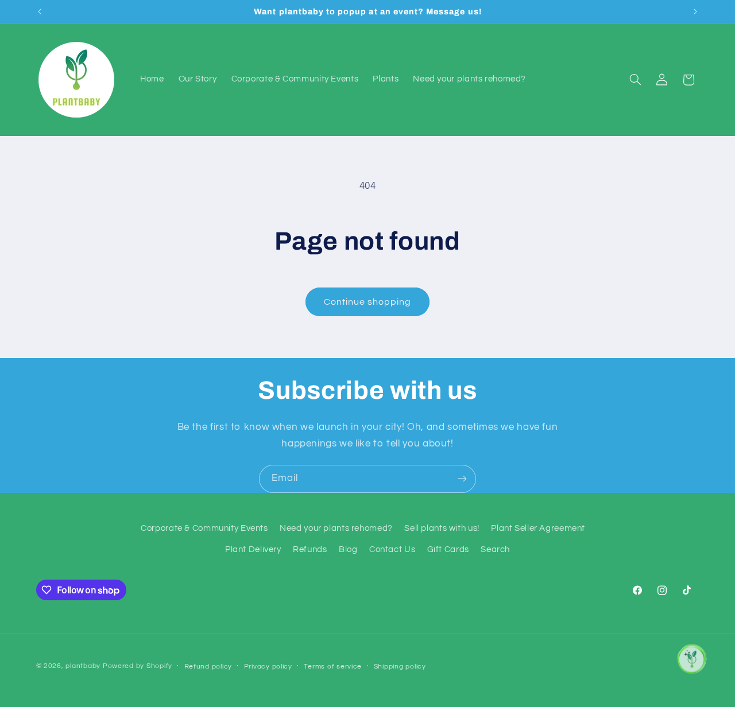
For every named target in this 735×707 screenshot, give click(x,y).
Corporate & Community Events (204, 528)
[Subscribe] (462, 479)
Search (495, 549)
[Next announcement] (695, 11)
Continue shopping (368, 301)
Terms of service (333, 666)
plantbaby (82, 666)
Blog (348, 549)
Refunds (310, 549)
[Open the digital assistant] (690, 658)
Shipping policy (400, 666)
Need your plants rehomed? (336, 528)
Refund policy (208, 666)
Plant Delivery (253, 549)
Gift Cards (448, 549)
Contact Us (392, 549)
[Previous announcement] (39, 11)
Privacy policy (268, 666)
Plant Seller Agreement (538, 528)
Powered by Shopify (137, 666)
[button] (635, 80)
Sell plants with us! (441, 528)
